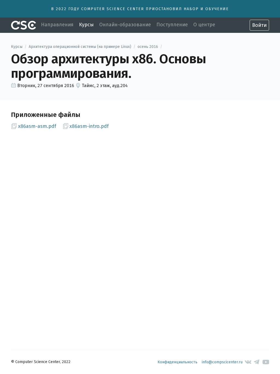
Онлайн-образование (125, 25)
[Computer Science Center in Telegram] (256, 362)
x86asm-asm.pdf (37, 126)
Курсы (86, 25)
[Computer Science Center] (23, 25)
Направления (57, 25)
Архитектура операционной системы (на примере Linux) (80, 46)
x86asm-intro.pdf (89, 126)
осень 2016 (148, 46)
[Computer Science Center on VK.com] (248, 362)
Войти (259, 25)
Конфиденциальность (177, 362)
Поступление (172, 25)
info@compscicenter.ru (222, 362)
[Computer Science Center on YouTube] (265, 362)
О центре (204, 25)
